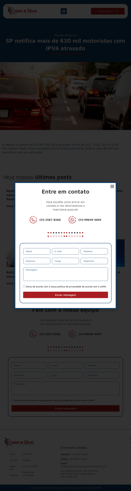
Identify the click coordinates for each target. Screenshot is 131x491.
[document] (65, 245)
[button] (112, 186)
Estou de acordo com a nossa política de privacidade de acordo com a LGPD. (66, 286)
